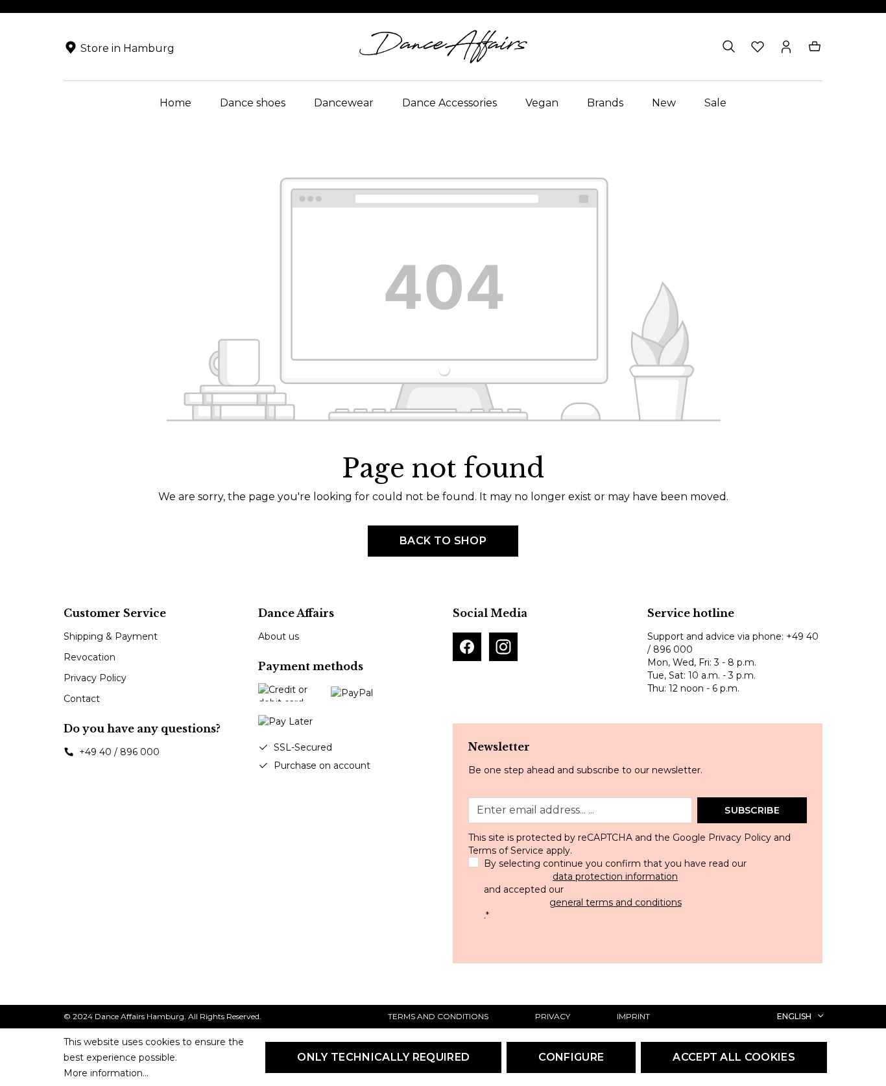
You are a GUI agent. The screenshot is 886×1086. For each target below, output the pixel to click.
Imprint (633, 1016)
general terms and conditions (615, 902)
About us (278, 636)
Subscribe (752, 810)
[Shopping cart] (814, 46)
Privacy (552, 1016)
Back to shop (443, 541)
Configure (571, 1057)
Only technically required (383, 1057)
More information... (106, 1073)
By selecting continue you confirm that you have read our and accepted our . (615, 889)
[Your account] (786, 46)
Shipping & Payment (111, 636)
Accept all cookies (734, 1057)
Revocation (89, 657)
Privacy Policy (95, 678)
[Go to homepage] (443, 47)
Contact (82, 699)
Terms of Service (506, 850)
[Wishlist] (757, 46)
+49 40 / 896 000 (119, 752)
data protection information (615, 876)
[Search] (729, 46)
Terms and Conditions (438, 1016)
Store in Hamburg (127, 48)
